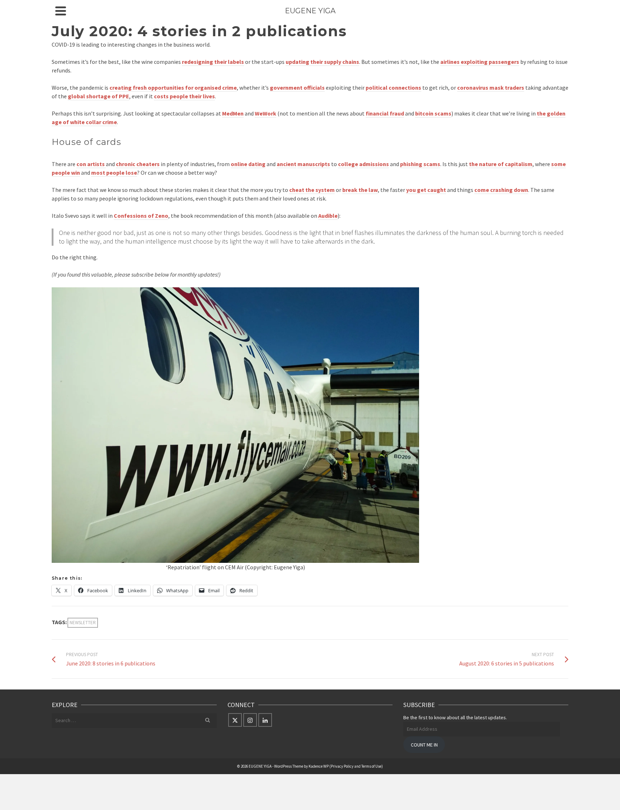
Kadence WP (319, 766)
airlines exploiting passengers (479, 61)
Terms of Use (371, 766)
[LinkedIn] (265, 720)
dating (257, 164)
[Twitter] (235, 720)
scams (431, 164)
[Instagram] (250, 720)
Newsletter (83, 623)
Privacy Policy (342, 766)
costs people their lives (184, 96)
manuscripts (313, 164)
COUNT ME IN (424, 744)
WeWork (265, 113)
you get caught (426, 189)
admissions (374, 164)
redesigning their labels (213, 61)
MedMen (233, 113)
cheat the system (312, 189)
